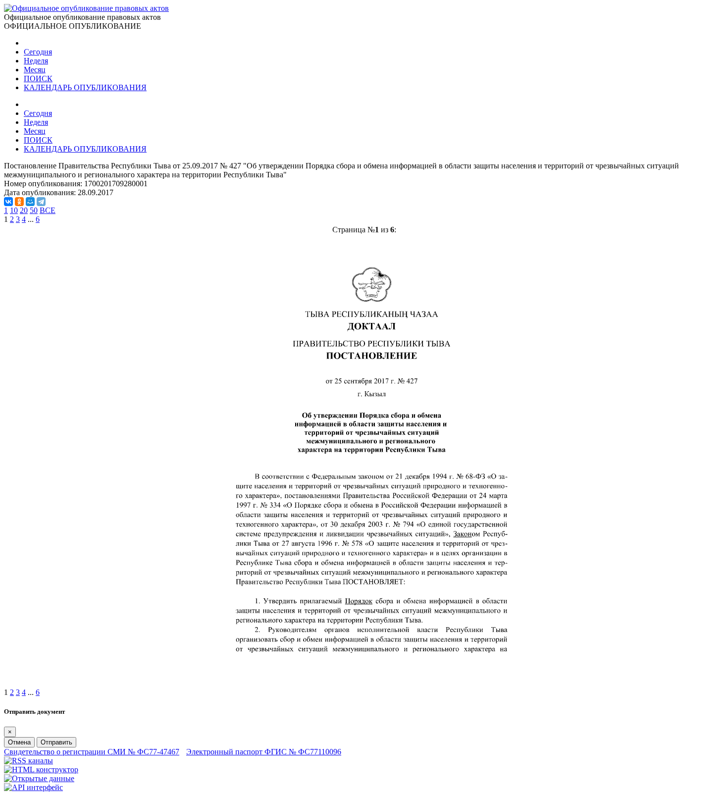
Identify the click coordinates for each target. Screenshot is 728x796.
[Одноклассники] (19, 201)
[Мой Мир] (30, 201)
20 (24, 210)
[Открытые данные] (39, 778)
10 (14, 210)
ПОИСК (38, 78)
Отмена (19, 742)
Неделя (36, 60)
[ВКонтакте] (8, 201)
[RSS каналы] (28, 760)
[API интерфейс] (33, 787)
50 (34, 210)
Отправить (56, 742)
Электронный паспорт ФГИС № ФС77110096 (263, 751)
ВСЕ (47, 210)
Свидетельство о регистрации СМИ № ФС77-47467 (91, 751)
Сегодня (38, 52)
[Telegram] (41, 201)
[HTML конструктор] (41, 769)
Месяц (35, 69)
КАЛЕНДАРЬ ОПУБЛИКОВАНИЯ (85, 87)
